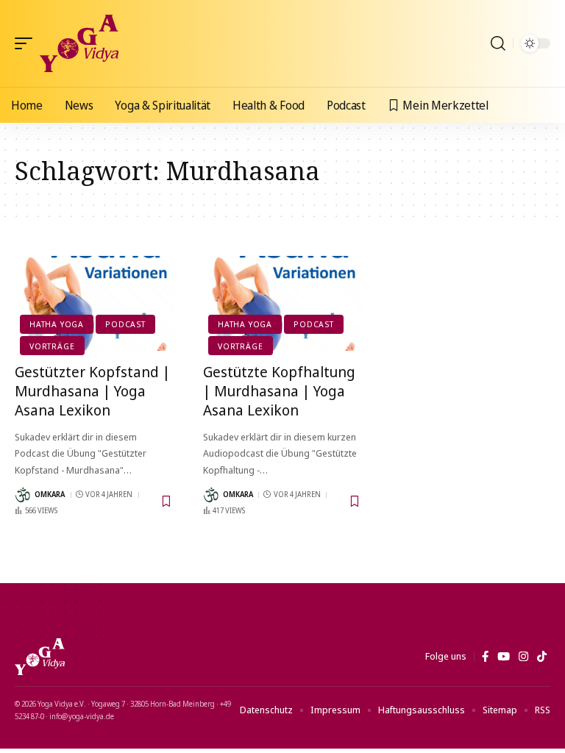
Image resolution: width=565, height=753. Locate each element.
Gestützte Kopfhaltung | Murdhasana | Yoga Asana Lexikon (279, 391)
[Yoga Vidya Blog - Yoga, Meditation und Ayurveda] (79, 43)
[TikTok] (541, 656)
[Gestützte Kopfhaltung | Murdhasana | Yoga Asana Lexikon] (282, 303)
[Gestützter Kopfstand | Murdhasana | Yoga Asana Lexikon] (94, 303)
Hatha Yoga (56, 323)
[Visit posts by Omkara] (23, 495)
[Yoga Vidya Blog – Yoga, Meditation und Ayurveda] (40, 656)
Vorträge (51, 345)
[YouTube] (504, 656)
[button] (27, 43)
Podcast (125, 323)
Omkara (50, 494)
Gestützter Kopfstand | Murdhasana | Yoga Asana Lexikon (92, 391)
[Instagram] (523, 656)
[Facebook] (485, 656)
